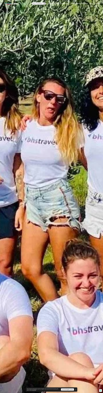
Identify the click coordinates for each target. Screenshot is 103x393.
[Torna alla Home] (11, 3)
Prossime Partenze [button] (53, 3)
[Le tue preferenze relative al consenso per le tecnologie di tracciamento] (100, 390)
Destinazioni (65, 3)
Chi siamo (85, 3)
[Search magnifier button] (45, 3)
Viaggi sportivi (75, 3)
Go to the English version (67, 389)
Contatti (97, 3)
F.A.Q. (91, 3)
